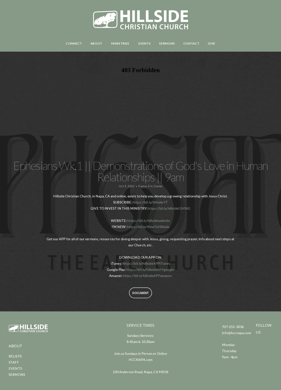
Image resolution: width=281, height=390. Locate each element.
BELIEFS (15, 356)
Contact (191, 43)
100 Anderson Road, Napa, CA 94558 (140, 372)
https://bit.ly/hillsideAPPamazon (147, 276)
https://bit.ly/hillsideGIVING (169, 208)
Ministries (120, 43)
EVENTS (15, 368)
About (96, 43)
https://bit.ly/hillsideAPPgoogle (150, 270)
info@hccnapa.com (236, 333)
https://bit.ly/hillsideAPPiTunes (146, 263)
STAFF (14, 362)
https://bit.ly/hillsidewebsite (148, 221)
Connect (74, 43)
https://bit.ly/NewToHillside (148, 227)
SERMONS (17, 375)
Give (211, 43)
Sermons (167, 43)
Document (140, 293)
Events (144, 43)
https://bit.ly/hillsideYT (150, 202)
